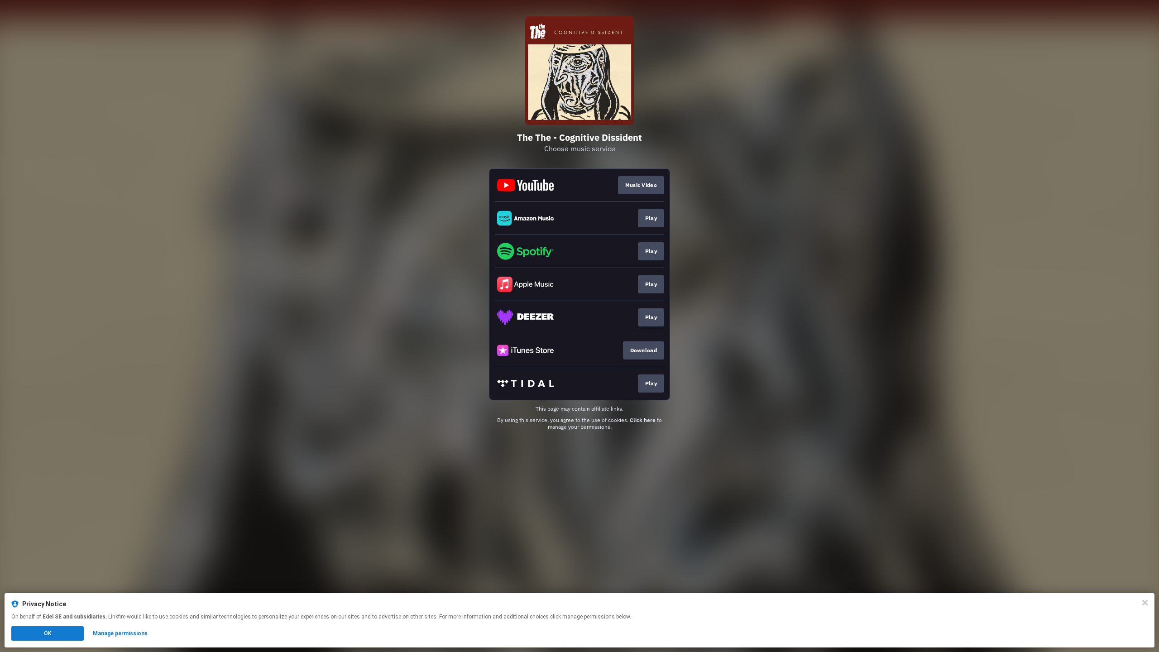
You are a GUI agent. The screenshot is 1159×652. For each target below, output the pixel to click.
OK (47, 633)
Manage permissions (120, 633)
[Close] (1145, 602)
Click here (643, 420)
